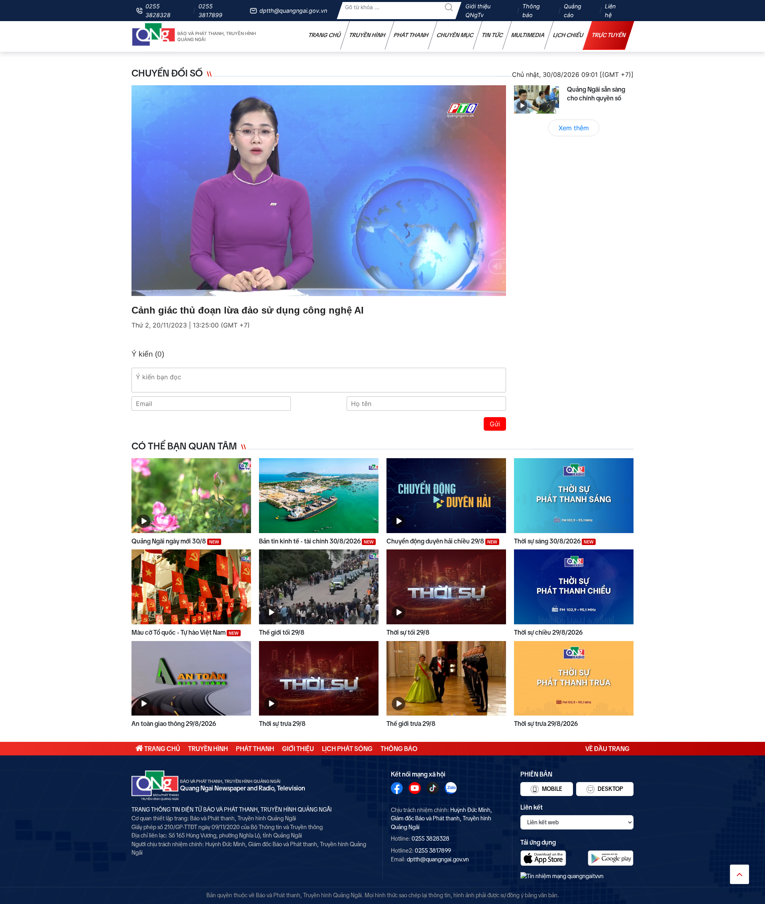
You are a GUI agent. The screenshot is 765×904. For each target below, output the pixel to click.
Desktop (609, 789)
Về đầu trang (607, 748)
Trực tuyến (609, 35)
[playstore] (611, 858)
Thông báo (531, 10)
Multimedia (528, 35)
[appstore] (543, 858)
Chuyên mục (455, 35)
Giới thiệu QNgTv (477, 10)
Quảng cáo (572, 10)
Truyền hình (367, 35)
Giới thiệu (298, 748)
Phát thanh (411, 35)
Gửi (495, 424)
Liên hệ (610, 10)
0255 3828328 (158, 10)
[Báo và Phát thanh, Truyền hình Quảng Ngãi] (153, 36)
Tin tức (492, 35)
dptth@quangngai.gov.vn (293, 10)
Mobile (551, 789)
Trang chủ (325, 35)
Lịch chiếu (568, 35)
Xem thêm (574, 128)
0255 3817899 (210, 10)
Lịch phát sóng (347, 748)
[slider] (318, 288)
